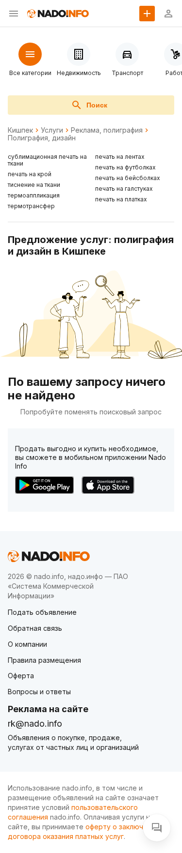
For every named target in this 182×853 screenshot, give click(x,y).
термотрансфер (31, 206)
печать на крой (29, 174)
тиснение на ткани (34, 184)
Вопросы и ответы (39, 691)
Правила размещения (44, 660)
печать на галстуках (124, 188)
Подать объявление (42, 612)
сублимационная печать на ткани (47, 160)
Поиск (96, 105)
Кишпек (20, 130)
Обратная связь (35, 628)
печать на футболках (125, 167)
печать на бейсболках (127, 178)
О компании (27, 644)
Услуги (52, 130)
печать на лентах (120, 156)
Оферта (21, 675)
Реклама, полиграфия (107, 130)
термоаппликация (34, 195)
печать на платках (121, 199)
